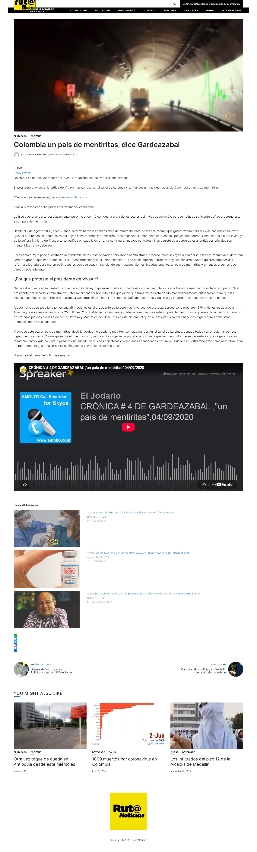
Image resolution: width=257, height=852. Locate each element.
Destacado (20, 136)
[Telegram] (128, 641)
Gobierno (150, 10)
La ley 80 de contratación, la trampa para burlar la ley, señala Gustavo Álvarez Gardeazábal (143, 593)
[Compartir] (128, 650)
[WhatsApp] (128, 635)
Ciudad (174, 752)
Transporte (126, 10)
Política (170, 10)
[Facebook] (128, 644)
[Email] (128, 647)
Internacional (232, 10)
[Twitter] (128, 638)
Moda (210, 10)
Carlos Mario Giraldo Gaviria (40, 154)
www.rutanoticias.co (72, 197)
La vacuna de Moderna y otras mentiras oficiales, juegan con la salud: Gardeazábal (138, 552)
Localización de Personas (42, 10)
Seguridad (102, 10)
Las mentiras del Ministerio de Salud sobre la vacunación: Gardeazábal (130, 512)
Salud (112, 752)
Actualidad (78, 10)
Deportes (191, 10)
